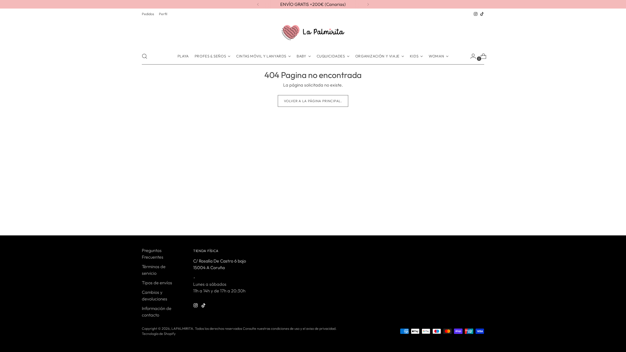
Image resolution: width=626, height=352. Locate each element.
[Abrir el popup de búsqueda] (144, 56)
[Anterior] (258, 4)
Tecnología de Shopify (159, 333)
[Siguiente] (368, 4)
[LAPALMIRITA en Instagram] (475, 14)
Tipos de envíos (157, 283)
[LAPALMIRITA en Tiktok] (482, 14)
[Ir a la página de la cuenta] (471, 56)
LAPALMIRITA (182, 328)
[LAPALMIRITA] (313, 32)
